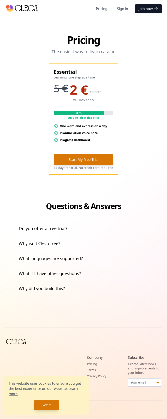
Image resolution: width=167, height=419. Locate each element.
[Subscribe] (158, 382)
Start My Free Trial (84, 159)
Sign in (122, 8)
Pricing (101, 8)
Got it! (47, 405)
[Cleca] (21, 8)
